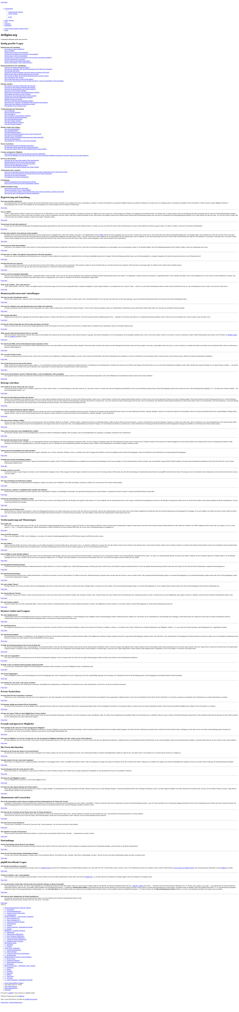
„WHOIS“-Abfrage (137, 886)
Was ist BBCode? (9, 110)
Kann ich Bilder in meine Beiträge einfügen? (17, 116)
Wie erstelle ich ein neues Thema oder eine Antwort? (19, 85)
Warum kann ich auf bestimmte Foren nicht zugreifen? (20, 96)
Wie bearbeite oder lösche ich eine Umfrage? (17, 94)
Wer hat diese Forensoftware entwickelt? (16, 188)
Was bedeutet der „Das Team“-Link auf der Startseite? (20, 141)
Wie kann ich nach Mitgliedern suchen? (16, 165)
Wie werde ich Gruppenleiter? (13, 135)
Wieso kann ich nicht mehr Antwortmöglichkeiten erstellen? (22, 92)
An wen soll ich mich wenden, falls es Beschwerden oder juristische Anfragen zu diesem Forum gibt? (34, 191)
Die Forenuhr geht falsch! (12, 71)
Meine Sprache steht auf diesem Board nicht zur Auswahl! (21, 74)
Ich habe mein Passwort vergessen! (14, 59)
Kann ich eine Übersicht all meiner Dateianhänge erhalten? (21, 183)
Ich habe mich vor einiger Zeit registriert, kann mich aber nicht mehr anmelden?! (28, 57)
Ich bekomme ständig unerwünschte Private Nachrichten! (21, 147)
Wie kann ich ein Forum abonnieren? (15, 175)
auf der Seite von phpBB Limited (184, 868)
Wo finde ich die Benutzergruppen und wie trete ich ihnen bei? (22, 134)
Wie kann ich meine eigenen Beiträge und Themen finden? (21, 167)
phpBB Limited (232, 335)
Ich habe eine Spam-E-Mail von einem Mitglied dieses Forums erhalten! (25, 149)
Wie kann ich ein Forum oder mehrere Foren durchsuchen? (21, 160)
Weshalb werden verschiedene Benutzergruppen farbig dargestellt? (24, 137)
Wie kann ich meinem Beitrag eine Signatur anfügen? (20, 89)
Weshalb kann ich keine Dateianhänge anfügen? (18, 97)
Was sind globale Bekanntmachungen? (15, 117)
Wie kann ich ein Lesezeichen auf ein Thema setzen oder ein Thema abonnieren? (28, 173)
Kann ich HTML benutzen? (12, 112)
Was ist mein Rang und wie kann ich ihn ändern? (18, 79)
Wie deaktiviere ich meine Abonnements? (16, 177)
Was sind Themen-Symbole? (12, 124)
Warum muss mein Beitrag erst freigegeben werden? (19, 104)
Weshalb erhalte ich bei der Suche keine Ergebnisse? (19, 162)
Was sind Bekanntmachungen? (13, 119)
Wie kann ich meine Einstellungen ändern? (17, 67)
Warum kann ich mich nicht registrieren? (16, 52)
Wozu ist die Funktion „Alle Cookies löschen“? (18, 62)
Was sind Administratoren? (12, 129)
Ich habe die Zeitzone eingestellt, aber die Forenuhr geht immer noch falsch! (26, 72)
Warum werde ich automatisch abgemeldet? (17, 61)
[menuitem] (15, 12)
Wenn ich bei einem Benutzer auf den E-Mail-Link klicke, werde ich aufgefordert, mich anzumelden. (34, 81)
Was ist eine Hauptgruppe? (12, 139)
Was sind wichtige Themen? (12, 121)
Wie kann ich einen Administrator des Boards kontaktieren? (21, 193)
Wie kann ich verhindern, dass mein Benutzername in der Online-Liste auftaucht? (28, 69)
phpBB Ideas (89, 877)
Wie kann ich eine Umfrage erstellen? (15, 91)
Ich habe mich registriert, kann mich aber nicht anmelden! (21, 54)
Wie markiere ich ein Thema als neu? (15, 106)
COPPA (101, 235)
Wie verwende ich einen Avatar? (14, 77)
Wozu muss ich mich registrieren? (14, 49)
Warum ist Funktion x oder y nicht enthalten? (17, 190)
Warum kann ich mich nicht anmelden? (15, 56)
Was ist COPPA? (9, 51)
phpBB (10, 993)
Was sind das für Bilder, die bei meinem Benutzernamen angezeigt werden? (26, 76)
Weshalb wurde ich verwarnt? (13, 99)
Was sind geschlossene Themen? (14, 122)
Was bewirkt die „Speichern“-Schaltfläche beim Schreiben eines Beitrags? (26, 102)
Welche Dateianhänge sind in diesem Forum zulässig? (20, 182)
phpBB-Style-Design (31, 999)
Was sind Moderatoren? (11, 130)
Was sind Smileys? (9, 114)
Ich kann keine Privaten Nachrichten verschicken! (19, 145)
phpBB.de (13, 336)
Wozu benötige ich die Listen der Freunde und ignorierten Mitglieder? (25, 154)
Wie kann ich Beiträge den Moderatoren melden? (18, 101)
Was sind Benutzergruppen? (12, 132)
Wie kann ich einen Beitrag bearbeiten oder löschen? (19, 87)
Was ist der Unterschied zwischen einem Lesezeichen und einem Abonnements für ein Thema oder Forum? (35, 172)
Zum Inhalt (4, 2)
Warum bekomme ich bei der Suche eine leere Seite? (19, 163)
